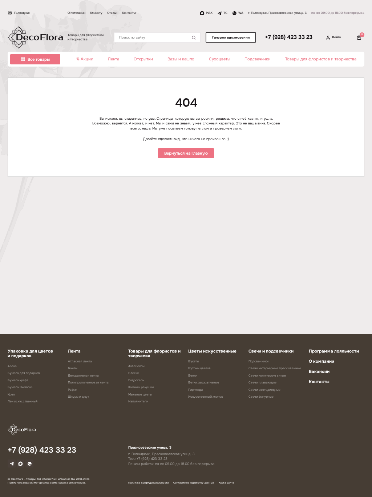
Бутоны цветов (199, 368)
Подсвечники (257, 58)
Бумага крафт (18, 380)
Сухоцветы (219, 58)
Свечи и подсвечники (271, 351)
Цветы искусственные (212, 351)
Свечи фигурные (261, 397)
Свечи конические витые (267, 376)
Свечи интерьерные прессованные (274, 368)
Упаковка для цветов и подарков (30, 354)
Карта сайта (226, 482)
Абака (12, 366)
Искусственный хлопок (205, 397)
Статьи (112, 13)
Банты (72, 368)
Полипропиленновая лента (88, 383)
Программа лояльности (334, 351)
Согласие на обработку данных (193, 482)
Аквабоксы (136, 366)
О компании (321, 361)
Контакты (129, 13)
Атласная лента (80, 361)
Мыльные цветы (140, 395)
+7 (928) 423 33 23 (288, 37)
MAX (209, 13)
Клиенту (96, 13)
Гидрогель (136, 380)
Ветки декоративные (203, 383)
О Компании (76, 13)
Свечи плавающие (262, 383)
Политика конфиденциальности (148, 482)
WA (240, 13)
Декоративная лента (83, 376)
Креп (11, 395)
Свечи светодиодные (264, 390)
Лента (113, 58)
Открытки (143, 58)
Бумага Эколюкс (20, 387)
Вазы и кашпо (180, 58)
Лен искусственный (22, 401)
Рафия (72, 390)
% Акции (84, 58)
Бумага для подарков (24, 373)
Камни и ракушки (141, 387)
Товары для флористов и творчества (320, 58)
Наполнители (138, 401)
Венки (192, 376)
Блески (133, 373)
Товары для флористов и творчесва (154, 354)
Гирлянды (195, 390)
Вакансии (319, 371)
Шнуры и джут (78, 397)
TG (225, 13)
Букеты (193, 361)
